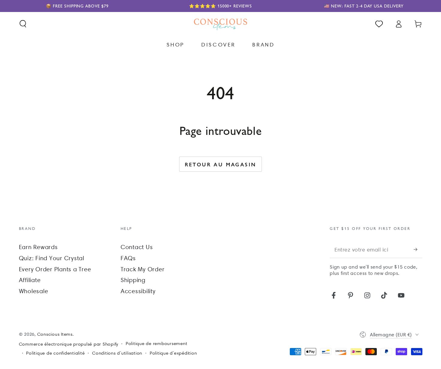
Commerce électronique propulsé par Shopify (68, 344)
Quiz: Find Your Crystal (51, 258)
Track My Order (143, 269)
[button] (23, 24)
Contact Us (137, 247)
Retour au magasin (220, 164)
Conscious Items (55, 334)
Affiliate (30, 280)
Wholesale (33, 291)
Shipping (133, 280)
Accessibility (138, 291)
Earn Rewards (38, 247)
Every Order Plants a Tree (55, 269)
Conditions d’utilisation (117, 353)
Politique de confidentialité (55, 353)
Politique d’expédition (173, 353)
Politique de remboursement (157, 343)
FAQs (128, 258)
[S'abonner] (418, 249)
